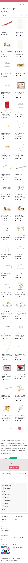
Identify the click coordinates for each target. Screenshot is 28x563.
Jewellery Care (4, 519)
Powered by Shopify (13, 560)
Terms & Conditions (5, 530)
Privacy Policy (4, 528)
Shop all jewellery (14, 467)
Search (16, 526)
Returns (16, 521)
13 (16, 428)
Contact (16, 524)
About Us (3, 526)
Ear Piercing (3, 524)
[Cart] (22, 4)
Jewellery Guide (4, 523)
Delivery (16, 519)
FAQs (16, 523)
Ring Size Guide (4, 521)
